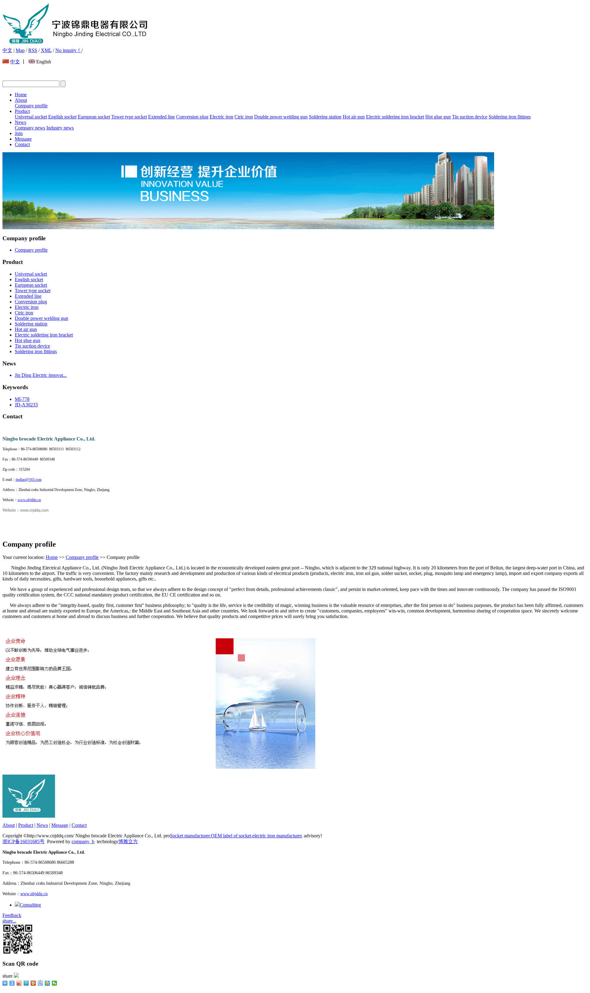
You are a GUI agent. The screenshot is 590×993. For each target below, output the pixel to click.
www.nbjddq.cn (29, 500)
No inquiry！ (68, 50)
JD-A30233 (26, 404)
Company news (30, 127)
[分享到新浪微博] (19, 983)
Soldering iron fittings (510, 116)
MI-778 (22, 399)
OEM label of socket (231, 835)
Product (22, 111)
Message (23, 139)
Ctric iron (243, 116)
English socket (62, 116)
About (21, 100)
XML (46, 50)
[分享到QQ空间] (47, 983)
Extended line (161, 116)
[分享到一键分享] (12, 983)
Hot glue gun (438, 116)
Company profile (31, 105)
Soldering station (325, 116)
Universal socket (31, 116)
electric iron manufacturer (276, 835)
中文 (7, 50)
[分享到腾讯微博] (26, 983)
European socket (94, 116)
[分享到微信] (54, 983)
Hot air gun (354, 116)
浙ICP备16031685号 (23, 841)
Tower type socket (129, 116)
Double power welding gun (281, 116)
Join (19, 133)
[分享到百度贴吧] (40, 983)
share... (9, 920)
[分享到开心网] (33, 983)
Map (20, 50)
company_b (83, 841)
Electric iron (221, 116)
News (20, 122)
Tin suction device (469, 116)
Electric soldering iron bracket (395, 116)
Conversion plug (192, 116)
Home (21, 94)
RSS (32, 50)
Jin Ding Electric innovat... (41, 375)
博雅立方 (128, 841)
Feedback (11, 915)
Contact (22, 144)
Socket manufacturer (190, 835)
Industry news (60, 127)
